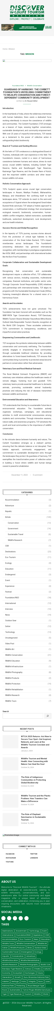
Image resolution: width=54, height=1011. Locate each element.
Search (6, 711)
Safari (28, 626)
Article (28, 517)
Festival (28, 592)
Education (28, 569)
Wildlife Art (28, 649)
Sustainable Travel (29, 534)
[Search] (47, 716)
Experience (28, 586)
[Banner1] (27, 835)
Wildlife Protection (28, 684)
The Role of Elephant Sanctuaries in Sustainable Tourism (33, 817)
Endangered (28, 574)
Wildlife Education (28, 661)
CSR (28, 546)
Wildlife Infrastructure (28, 666)
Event (28, 580)
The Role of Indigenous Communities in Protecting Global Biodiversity (33, 780)
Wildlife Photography (28, 672)
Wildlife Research (29, 540)
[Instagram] (42, 40)
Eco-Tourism (28, 557)
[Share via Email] (32, 479)
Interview (28, 609)
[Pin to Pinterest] (29, 479)
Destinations (28, 552)
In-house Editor (31, 101)
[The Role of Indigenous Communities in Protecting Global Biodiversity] (10, 782)
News (28, 615)
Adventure (28, 506)
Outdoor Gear (28, 620)
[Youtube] (47, 40)
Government (29, 529)
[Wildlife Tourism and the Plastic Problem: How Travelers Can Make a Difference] (10, 801)
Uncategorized (28, 638)
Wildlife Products (28, 678)
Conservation (29, 523)
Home (5, 49)
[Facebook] (36, 40)
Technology (28, 632)
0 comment (37, 475)
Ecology (28, 563)
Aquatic (28, 511)
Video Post (28, 644)
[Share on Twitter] (27, 479)
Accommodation (28, 500)
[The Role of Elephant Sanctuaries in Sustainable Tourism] (10, 819)
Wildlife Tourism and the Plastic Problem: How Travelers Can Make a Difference (35, 798)
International (28, 603)
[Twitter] (39, 40)
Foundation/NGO (18, 86)
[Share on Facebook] (24, 479)
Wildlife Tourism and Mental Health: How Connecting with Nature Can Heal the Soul (34, 761)
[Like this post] (21, 479)
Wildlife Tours (28, 701)
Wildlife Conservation (34, 86)
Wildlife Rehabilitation (28, 689)
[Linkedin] (45, 40)
